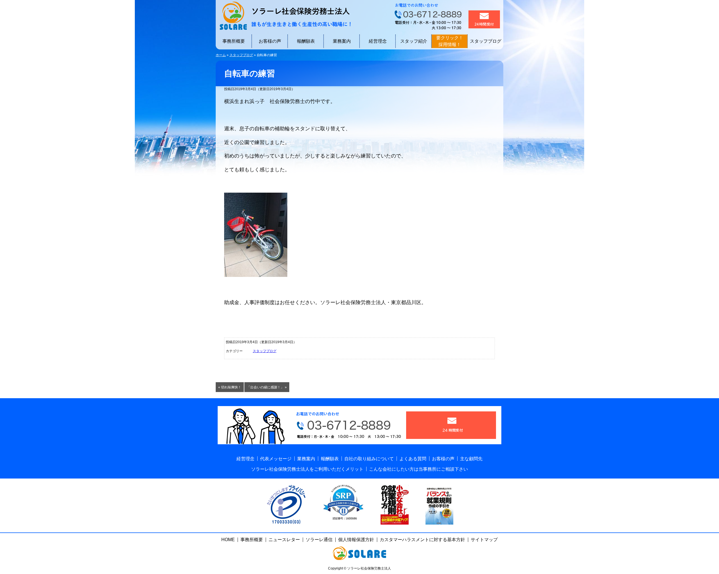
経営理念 (378, 41)
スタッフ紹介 (413, 41)
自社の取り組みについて (369, 458)
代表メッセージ (276, 458)
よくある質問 (412, 458)
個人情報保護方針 (356, 539)
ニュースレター (284, 539)
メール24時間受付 (484, 19)
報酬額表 (306, 41)
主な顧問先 (471, 458)
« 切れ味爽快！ (229, 387)
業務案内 (342, 41)
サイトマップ (484, 539)
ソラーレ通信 (319, 539)
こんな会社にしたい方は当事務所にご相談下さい (418, 469)
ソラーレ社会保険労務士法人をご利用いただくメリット (307, 469)
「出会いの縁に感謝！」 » (267, 387)
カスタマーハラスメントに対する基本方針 (422, 539)
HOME (228, 539)
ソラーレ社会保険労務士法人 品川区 (283, 15)
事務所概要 (233, 41)
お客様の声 (270, 41)
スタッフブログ (485, 41)
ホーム (221, 55)
